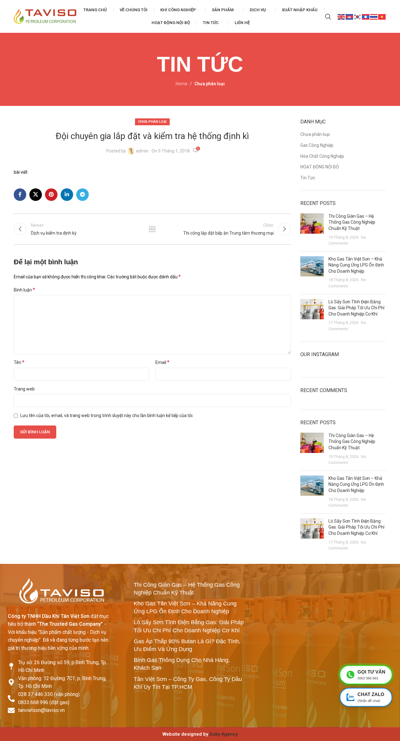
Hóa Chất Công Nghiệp (322, 156)
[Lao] (366, 16)
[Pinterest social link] (51, 194)
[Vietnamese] (382, 16)
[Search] (328, 16)
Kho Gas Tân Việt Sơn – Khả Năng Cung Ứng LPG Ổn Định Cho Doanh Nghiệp (356, 265)
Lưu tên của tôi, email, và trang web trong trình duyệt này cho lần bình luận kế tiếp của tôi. (106, 415)
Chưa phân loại (209, 83)
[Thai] (374, 16)
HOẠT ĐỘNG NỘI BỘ (319, 166)
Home (182, 83)
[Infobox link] (200, 734)
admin (142, 150)
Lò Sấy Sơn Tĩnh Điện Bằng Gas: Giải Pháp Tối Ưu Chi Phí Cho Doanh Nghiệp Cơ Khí (356, 307)
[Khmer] (350, 16)
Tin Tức (307, 177)
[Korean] (358, 16)
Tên (19, 362)
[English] (342, 16)
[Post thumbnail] (312, 229)
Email (162, 362)
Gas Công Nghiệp (316, 145)
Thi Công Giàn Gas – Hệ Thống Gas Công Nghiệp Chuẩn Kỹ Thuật (351, 222)
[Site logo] (45, 15)
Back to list (152, 229)
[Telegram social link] (82, 194)
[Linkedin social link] (67, 194)
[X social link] (35, 194)
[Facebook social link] (20, 194)
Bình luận (24, 290)
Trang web (24, 388)
